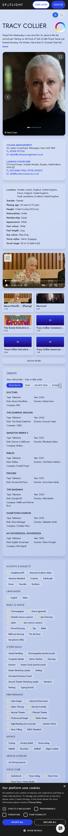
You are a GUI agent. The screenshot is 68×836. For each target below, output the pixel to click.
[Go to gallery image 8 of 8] (40, 127)
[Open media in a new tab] (50, 285)
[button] (58, 5)
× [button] (64, 786)
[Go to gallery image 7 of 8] (38, 127)
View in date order (33, 379)
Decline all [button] (49, 822)
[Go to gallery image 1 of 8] (28, 127)
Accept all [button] (17, 822)
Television (15, 385)
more (5, 46)
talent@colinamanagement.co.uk (26, 154)
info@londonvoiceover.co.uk (24, 173)
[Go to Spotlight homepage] (12, 5)
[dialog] (34, 809)
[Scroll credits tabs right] (59, 385)
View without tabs (14, 379)
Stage (55, 385)
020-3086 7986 (18, 170)
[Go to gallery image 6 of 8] (37, 127)
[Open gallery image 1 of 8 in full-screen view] (34, 94)
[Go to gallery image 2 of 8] (30, 127)
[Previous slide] (8, 97)
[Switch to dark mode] (58, 14)
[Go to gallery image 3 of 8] (32, 127)
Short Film (41, 385)
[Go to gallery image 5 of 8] (35, 127)
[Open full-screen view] (60, 57)
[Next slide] (60, 97)
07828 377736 (17, 151)
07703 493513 (34, 170)
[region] (34, 270)
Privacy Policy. (35, 802)
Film (27, 385)
